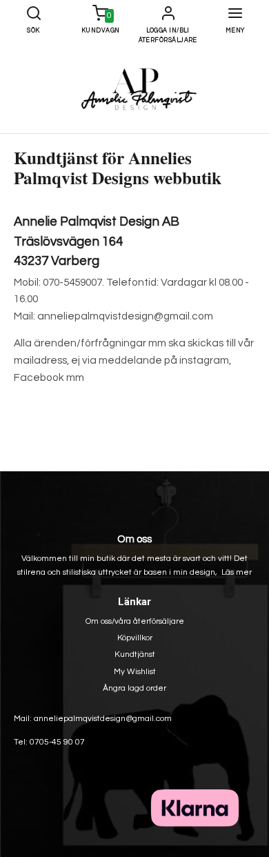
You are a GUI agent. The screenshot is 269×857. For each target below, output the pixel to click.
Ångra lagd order (134, 688)
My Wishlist (135, 671)
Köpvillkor (134, 637)
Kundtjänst (134, 654)
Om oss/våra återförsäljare (135, 621)
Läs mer (236, 572)
